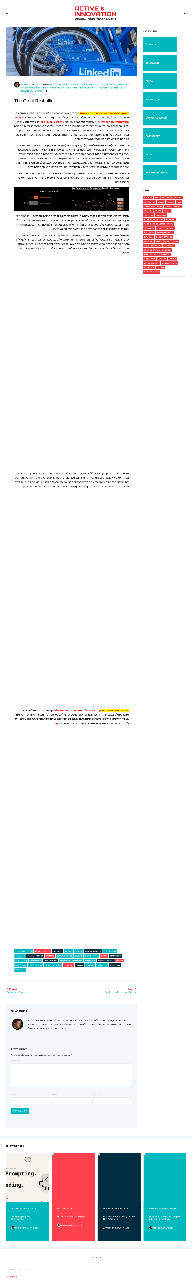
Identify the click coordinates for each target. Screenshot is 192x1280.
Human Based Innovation (71, 960)
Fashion (147, 224)
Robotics (166, 250)
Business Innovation (23, 951)
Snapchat (165, 254)
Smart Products (151, 254)
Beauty (161, 202)
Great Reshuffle (50, 960)
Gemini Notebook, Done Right (71, 1216)
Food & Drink (159, 224)
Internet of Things (164, 237)
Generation (34, 88)
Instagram (148, 237)
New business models (158, 172)
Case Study (57, 951)
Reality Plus (169, 246)
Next (120, 990)
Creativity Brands (35, 956)
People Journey (35, 965)
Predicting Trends (53, 965)
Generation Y (115, 956)
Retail (157, 250)
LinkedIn (119, 960)
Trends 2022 (102, 965)
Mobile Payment (171, 241)
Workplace (36, 91)
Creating (79, 951)
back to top (11, 1277)
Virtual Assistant (151, 263)
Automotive (149, 202)
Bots (179, 202)
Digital (112, 85)
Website (96, 1094)
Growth (150, 154)
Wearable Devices (169, 263)
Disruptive (122, 85)
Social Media (153, 99)
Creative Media (109, 951)
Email (54, 1094)
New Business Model (93, 88)
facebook (96, 1257)
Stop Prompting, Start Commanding (21, 1217)
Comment (16, 1060)
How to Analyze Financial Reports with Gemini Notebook (165, 1217)
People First (20, 965)
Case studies (74, 85)
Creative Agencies (93, 951)
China (159, 206)
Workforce (115, 965)
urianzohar (27, 85)
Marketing (77, 88)
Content (148, 211)
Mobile (159, 241)
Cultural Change (64, 956)
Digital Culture (91, 956)
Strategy (53, 85)
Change (68, 951)
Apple (157, 198)
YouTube (160, 267)
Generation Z (21, 960)
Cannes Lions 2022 (42, 951)
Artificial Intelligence (172, 198)
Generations (35, 960)
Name (13, 1094)
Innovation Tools (62, 88)
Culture (104, 85)
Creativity (20, 956)
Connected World (90, 85)
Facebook (170, 219)
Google (160, 228)
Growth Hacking (151, 272)
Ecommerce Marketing (153, 219)
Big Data (63, 85)
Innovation (47, 88)
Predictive (68, 965)
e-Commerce (161, 215)
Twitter (172, 259)
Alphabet (148, 198)
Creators (50, 956)
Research (118, 88)
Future (24, 88)
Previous (17, 990)
